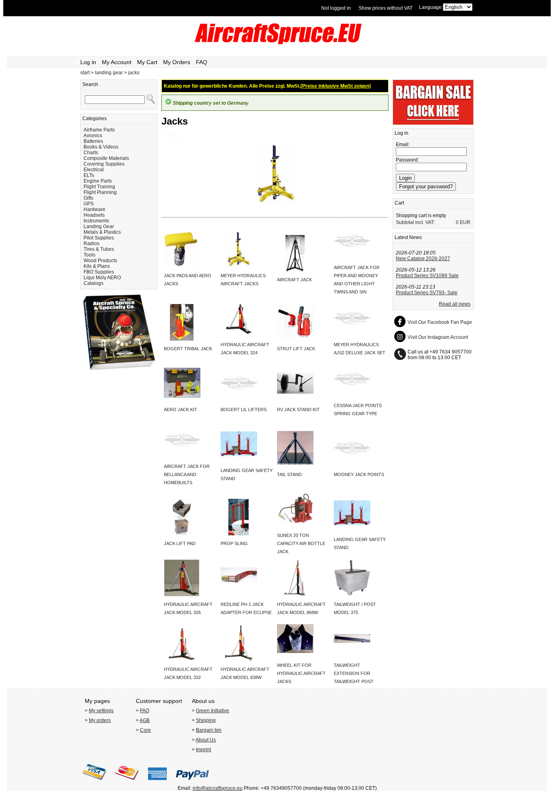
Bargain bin (208, 730)
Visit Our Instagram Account (438, 337)
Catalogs (93, 283)
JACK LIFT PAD (179, 543)
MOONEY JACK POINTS (359, 474)
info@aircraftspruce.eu (218, 788)
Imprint (203, 749)
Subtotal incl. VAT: (415, 222)
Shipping (206, 720)
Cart (399, 203)
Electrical (94, 169)
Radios (91, 243)
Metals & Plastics (102, 232)
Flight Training (99, 187)
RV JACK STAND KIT (298, 409)
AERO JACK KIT (180, 409)
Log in (88, 62)
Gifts (88, 198)
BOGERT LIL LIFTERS (243, 409)
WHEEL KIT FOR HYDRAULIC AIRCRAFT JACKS (301, 673)
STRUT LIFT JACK (296, 348)
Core (145, 730)
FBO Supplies (99, 272)
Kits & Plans (97, 266)
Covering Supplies (104, 164)
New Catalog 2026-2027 (423, 258)
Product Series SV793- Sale (426, 292)
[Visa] (94, 782)
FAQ (201, 62)
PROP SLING (234, 543)
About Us (205, 740)
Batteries (93, 141)
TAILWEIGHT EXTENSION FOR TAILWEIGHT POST (354, 673)
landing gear (109, 72)
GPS (89, 204)
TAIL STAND (289, 474)
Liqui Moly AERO (102, 277)
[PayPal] (192, 782)
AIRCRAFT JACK (294, 279)
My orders (100, 720)
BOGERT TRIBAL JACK (188, 348)
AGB (145, 720)
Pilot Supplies (99, 238)
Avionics (93, 135)
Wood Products (100, 260)
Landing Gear (99, 226)
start (85, 72)
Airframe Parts (99, 130)
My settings (101, 710)
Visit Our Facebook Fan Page (440, 322)
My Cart (147, 62)
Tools (89, 255)
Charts (91, 152)
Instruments (96, 221)
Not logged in (336, 8)
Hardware (94, 209)
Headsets (94, 215)
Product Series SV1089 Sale (427, 275)
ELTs (89, 175)
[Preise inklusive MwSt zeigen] (336, 86)
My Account (116, 62)
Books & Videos (101, 147)
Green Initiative (212, 710)
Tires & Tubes (99, 249)
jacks (134, 72)
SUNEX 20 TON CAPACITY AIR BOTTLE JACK (301, 543)
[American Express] (157, 782)
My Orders (176, 62)
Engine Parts (98, 181)
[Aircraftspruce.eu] (277, 42)
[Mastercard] (127, 782)
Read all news (454, 304)
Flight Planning (100, 192)
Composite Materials (106, 158)
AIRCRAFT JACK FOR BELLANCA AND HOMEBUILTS (187, 474)
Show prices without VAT (385, 8)
